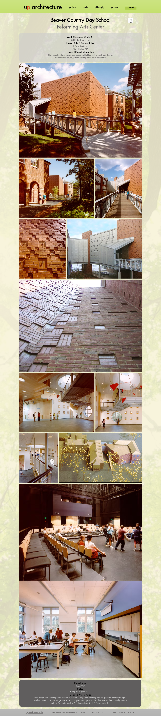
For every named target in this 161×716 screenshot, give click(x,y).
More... (86, 46)
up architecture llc (34, 712)
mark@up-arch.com (124, 712)
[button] (72, 7)
